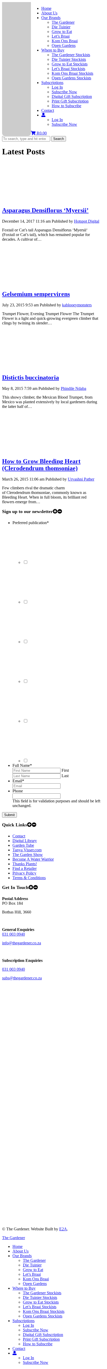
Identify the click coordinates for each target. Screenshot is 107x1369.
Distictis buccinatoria (30, 377)
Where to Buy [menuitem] (24, 1288)
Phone (17, 791)
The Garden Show (27, 854)
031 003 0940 (13, 934)
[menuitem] (14, 1353)
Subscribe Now (64, 92)
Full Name (22, 765)
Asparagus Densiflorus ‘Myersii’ (45, 210)
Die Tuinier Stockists (69, 59)
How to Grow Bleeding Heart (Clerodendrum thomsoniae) (41, 465)
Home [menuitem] (17, 1246)
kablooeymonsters (77, 305)
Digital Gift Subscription (72, 96)
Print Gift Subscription (70, 101)
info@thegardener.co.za (21, 943)
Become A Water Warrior (33, 859)
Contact (47, 110)
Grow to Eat (62, 31)
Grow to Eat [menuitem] (33, 1269)
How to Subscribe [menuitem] (37, 1344)
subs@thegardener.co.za (22, 978)
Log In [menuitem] (28, 1325)
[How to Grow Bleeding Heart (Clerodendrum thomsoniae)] (41, 450)
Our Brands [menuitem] (22, 1256)
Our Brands (51, 17)
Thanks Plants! (24, 864)
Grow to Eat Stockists (70, 64)
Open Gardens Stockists (71, 78)
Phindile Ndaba (73, 388)
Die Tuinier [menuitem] (32, 1265)
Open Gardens (64, 45)
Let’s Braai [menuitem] (32, 1274)
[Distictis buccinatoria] (41, 367)
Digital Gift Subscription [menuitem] (43, 1334)
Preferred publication (30, 522)
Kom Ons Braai (65, 41)
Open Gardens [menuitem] (35, 1283)
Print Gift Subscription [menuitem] (41, 1339)
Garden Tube (23, 845)
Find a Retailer (24, 868)
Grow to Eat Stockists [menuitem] (41, 1302)
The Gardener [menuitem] (34, 1260)
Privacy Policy (24, 873)
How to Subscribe (66, 106)
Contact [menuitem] (18, 1348)
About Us (49, 13)
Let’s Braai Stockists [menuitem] (39, 1307)
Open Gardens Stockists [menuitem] (42, 1316)
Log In (57, 87)
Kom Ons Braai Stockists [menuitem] (43, 1311)
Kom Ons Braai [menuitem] (36, 1279)
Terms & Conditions (29, 878)
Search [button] (58, 139)
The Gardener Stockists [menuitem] (42, 1293)
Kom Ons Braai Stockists (72, 73)
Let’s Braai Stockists (68, 68)
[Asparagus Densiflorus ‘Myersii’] (41, 199)
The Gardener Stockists (71, 55)
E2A (63, 1229)
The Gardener (63, 22)
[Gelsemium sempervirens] (41, 283)
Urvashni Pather (81, 479)
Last (65, 776)
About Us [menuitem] (20, 1251)
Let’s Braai (61, 36)
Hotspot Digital (86, 221)
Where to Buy (52, 50)
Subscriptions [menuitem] (23, 1320)
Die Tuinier (61, 27)
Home (46, 8)
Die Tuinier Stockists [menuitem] (40, 1297)
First (65, 770)
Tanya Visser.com (27, 850)
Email (18, 781)
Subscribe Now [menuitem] (35, 1330)
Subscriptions (52, 82)
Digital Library (24, 840)
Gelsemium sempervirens (36, 294)
